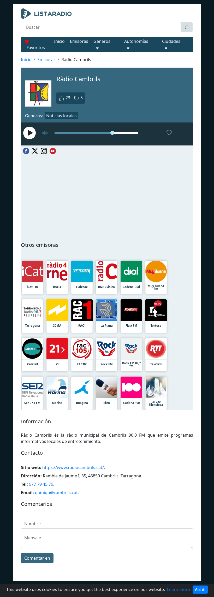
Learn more (178, 589)
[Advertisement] (107, 46)
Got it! (200, 589)
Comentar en (37, 558)
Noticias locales (61, 116)
